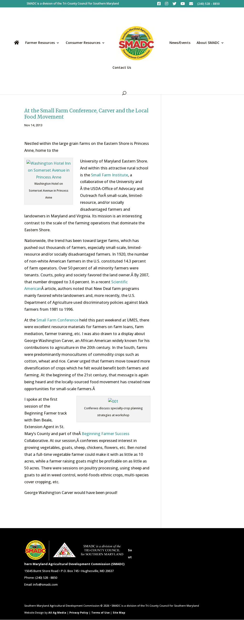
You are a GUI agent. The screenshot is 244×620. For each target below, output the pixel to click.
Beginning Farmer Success (105, 433)
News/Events (179, 43)
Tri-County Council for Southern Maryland (90, 3)
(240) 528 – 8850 (208, 4)
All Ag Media (57, 612)
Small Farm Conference (57, 320)
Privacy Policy (78, 612)
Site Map (119, 612)
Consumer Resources (83, 43)
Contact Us (121, 68)
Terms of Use (100, 612)
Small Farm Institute (109, 175)
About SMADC (208, 43)
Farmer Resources (40, 43)
